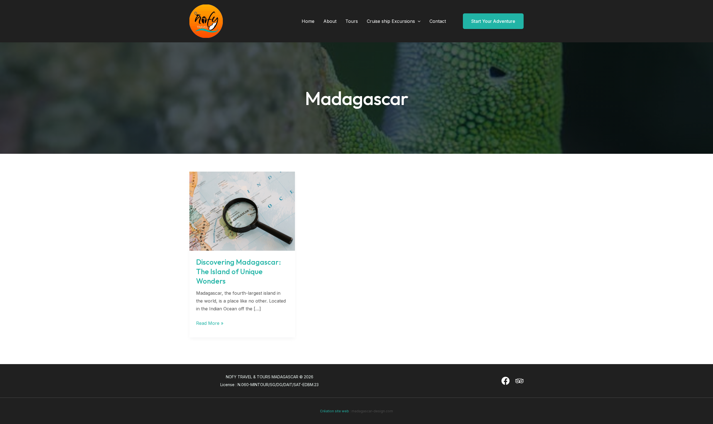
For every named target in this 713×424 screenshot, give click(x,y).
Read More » (209, 323)
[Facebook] (505, 381)
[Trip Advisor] (519, 381)
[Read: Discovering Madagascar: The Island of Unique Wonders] (242, 210)
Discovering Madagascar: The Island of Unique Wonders (238, 271)
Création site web (334, 411)
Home (308, 21)
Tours (351, 21)
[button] (418, 21)
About (329, 21)
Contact (437, 21)
